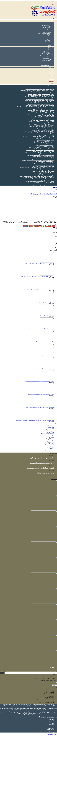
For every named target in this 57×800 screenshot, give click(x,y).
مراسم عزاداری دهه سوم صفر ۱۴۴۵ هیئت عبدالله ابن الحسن (41, 110)
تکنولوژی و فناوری (50, 450)
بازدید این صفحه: (50, 698)
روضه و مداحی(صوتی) (44, 55)
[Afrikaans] (29, 225)
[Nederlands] (25, 225)
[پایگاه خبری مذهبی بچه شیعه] (44, 15)
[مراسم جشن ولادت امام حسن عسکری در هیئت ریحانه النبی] (46, 314)
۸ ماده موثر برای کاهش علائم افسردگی (45, 140)
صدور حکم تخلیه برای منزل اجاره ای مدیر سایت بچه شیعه (41, 92)
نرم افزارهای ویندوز (45, 65)
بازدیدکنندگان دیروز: (49, 693)
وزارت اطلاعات (46, 36)
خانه (56, 187)
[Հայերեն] (34, 225)
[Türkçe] (52, 225)
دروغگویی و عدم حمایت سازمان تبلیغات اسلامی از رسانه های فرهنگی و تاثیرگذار (36, 176)
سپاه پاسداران (46, 34)
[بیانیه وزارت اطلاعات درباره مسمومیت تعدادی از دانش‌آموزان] (43, 556)
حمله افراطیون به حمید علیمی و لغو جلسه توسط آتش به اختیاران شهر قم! (38, 160)
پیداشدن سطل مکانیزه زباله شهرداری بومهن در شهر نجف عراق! (40, 150)
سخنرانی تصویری (45, 53)
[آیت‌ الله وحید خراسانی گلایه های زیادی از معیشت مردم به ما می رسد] (43, 634)
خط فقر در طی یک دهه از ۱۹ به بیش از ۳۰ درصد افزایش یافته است (39, 96)
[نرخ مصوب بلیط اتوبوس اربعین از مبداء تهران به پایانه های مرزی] (43, 649)
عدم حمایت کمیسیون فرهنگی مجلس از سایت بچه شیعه (42, 175)
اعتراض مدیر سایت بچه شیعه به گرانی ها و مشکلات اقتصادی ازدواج (39, 89)
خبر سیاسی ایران (45, 25)
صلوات (54, 685)
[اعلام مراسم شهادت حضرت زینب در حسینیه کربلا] (43, 494)
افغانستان (47, 40)
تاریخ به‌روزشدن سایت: (49, 702)
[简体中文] (31, 225)
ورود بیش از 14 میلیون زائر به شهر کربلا (45, 135)
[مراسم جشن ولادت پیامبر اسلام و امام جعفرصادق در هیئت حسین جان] (46, 405)
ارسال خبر (52, 69)
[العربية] (27, 225)
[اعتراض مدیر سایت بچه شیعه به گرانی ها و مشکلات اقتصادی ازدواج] (46, 262)
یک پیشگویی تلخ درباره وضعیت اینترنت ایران (44, 161)
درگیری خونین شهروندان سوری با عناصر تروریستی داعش (41, 123)
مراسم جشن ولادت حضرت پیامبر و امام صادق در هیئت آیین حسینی (39, 102)
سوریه (47, 42)
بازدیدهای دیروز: (50, 692)
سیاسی (47, 23)
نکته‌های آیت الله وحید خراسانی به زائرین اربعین (44, 141)
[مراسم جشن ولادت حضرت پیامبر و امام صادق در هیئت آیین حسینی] (46, 379)
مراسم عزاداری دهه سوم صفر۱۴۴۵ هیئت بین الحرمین (42, 118)
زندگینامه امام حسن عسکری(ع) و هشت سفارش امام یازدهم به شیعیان (38, 109)
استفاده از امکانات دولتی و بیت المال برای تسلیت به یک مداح (41, 121)
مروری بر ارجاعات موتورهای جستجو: (46, 699)
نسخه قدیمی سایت (51, 71)
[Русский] (47, 225)
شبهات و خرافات (50, 445)
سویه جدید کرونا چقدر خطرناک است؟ (46, 170)
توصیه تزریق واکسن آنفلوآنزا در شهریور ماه (44, 127)
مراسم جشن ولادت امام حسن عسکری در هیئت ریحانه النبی (41, 94)
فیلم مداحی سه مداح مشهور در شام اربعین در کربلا (43, 130)
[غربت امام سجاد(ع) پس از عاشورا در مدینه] (43, 618)
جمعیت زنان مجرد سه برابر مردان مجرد (45, 183)
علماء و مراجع (46, 28)
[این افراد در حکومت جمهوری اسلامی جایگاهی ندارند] (46, 340)
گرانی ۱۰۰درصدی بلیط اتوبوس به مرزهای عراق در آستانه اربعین (40, 163)
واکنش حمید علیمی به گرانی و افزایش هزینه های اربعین (42, 158)
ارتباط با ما (52, 75)
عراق (48, 39)
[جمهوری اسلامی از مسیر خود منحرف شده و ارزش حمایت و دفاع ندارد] (46, 288)
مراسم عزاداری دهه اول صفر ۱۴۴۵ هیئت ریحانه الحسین (42, 168)
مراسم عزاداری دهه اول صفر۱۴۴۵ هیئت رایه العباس (42, 173)
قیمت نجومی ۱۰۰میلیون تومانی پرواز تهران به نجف (43, 151)
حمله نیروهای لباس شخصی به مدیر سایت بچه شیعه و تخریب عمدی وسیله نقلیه (36, 167)
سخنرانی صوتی (46, 58)
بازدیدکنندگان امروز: (49, 691)
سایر (53, 66)
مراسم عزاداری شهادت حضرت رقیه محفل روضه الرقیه (42, 178)
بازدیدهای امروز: (50, 689)
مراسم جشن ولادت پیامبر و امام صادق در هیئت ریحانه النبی (41, 101)
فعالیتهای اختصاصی (50, 73)
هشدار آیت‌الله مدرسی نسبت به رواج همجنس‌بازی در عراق (41, 147)
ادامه (55, 224)
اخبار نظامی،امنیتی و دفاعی (48, 433)
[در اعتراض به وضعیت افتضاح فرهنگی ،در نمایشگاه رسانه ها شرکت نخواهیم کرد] (46, 275)
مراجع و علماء (51, 432)
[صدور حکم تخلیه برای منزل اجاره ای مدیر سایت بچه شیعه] (46, 301)
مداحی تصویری (46, 51)
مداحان (47, 29)
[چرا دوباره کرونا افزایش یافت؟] (43, 603)
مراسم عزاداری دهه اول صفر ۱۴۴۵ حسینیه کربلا (43, 179)
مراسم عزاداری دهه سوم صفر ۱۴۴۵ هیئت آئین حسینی (42, 111)
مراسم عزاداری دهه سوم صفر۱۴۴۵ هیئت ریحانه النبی (42, 120)
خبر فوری (52, 449)
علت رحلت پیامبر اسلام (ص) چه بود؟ (46, 115)
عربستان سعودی (45, 41)
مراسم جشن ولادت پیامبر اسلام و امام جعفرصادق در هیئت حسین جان (39, 105)
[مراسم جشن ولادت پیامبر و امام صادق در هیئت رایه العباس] (46, 392)
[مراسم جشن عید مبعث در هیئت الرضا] (43, 525)
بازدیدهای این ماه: (50, 696)
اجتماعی (49, 45)
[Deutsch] (40, 225)
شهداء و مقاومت (50, 447)
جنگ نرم (52, 443)
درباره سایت (52, 74)
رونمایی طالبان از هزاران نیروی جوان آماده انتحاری (43, 171)
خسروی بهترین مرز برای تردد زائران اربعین (45, 157)
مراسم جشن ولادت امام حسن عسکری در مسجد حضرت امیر (41, 95)
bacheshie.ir (49, 717)
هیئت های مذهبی (45, 27)
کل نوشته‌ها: (51, 701)
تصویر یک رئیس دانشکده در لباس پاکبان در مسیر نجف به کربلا (40, 114)
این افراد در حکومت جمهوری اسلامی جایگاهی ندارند (43, 97)
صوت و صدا (51, 442)
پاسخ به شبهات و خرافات (50, 68)
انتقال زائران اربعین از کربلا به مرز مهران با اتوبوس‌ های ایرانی (40, 132)
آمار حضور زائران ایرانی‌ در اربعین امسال (45, 128)
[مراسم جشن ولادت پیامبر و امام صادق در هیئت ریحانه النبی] (46, 366)
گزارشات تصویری (45, 60)
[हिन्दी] (43, 225)
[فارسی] (49, 225)
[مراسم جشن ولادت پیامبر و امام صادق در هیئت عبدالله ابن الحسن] (46, 353)
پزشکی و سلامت (48, 43)
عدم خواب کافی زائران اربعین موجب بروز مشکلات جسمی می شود (39, 181)
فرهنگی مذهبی (46, 31)
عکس (53, 434)
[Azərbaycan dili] (33, 225)
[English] (23, 225)
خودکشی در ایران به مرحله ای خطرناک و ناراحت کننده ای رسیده (40, 99)
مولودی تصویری (46, 52)
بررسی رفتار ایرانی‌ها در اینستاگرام (46, 146)
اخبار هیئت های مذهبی (49, 426)
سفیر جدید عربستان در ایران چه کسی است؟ (44, 165)
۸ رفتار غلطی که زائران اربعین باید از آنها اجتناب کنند (42, 162)
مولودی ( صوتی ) (45, 56)
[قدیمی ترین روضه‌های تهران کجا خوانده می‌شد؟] (43, 541)
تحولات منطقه (51, 435)
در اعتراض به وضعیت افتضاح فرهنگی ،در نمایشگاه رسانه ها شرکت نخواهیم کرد (36, 90)
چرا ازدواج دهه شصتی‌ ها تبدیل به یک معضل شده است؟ (42, 142)
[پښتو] (51, 225)
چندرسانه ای (51, 448)
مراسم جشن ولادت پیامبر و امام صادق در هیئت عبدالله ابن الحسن (39, 100)
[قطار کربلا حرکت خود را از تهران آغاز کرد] (43, 218)
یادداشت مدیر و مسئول (49, 440)
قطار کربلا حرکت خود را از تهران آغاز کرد (43, 194)
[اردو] (45, 225)
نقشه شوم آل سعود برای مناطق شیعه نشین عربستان (42, 184)
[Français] (38, 225)
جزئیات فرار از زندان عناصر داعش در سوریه (44, 145)
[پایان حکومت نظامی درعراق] (43, 587)
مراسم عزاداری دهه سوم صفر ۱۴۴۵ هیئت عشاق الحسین (41, 117)
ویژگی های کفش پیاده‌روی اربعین (47, 172)
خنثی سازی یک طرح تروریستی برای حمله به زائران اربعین (41, 126)
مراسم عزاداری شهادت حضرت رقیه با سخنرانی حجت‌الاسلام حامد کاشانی (38, 177)
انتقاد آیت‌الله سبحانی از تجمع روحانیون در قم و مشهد (42, 116)
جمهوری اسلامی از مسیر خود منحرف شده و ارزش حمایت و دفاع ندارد (38, 91)
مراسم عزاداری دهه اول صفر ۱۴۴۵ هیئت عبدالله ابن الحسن (41, 182)
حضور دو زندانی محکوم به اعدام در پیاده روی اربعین (43, 137)
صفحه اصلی (52, 20)
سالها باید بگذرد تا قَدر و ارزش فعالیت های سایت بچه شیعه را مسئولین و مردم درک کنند (35, 106)
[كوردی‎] (56, 225)
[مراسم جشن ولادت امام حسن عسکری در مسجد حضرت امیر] (46, 327)
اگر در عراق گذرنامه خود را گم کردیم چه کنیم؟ (44, 148)
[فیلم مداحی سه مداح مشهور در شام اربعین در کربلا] (43, 572)
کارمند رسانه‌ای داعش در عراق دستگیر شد (44, 125)
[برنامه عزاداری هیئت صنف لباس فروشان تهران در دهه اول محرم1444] (43, 665)
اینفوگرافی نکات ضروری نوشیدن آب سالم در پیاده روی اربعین (40, 155)
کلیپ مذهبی (46, 49)
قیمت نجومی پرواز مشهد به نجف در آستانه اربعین (43, 166)
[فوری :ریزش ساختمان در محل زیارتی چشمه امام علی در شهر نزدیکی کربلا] (43, 510)
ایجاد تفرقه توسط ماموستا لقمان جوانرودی (44, 153)
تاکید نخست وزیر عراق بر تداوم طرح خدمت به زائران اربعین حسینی (39, 131)
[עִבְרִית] (42, 225)
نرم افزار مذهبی (46, 62)
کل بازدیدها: (51, 697)
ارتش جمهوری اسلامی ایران (43, 33)
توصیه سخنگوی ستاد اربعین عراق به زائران (45, 138)
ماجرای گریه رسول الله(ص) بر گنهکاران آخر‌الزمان (43, 112)
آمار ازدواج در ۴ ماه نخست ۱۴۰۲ (47, 143)
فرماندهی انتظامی (45, 35)
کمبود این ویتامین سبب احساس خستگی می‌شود (43, 122)
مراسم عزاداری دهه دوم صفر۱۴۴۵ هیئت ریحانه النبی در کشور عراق (39, 152)
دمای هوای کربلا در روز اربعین (47, 133)
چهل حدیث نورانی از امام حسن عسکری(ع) (45, 107)
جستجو (55, 670)
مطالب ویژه (49, 67)
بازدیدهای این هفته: (50, 694)
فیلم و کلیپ (51, 427)
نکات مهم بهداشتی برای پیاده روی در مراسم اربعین (43, 156)
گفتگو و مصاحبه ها (50, 444)
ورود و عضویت (51, 72)
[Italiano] (36, 225)
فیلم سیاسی (46, 48)
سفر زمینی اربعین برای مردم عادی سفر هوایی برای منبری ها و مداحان (38, 136)
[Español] (54, 225)
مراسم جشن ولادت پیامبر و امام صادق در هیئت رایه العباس (41, 104)
